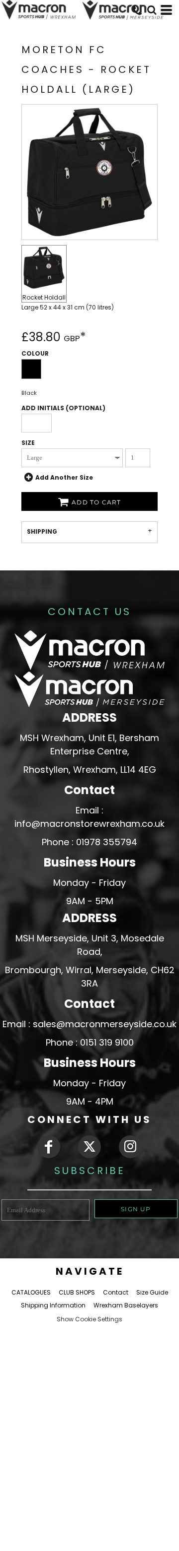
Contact (115, 1292)
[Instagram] (130, 1146)
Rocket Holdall (44, 297)
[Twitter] (89, 1146)
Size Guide (152, 1292)
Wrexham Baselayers (125, 1305)
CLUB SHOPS (77, 1292)
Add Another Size (64, 477)
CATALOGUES (31, 1292)
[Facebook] (48, 1146)
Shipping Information (53, 1305)
